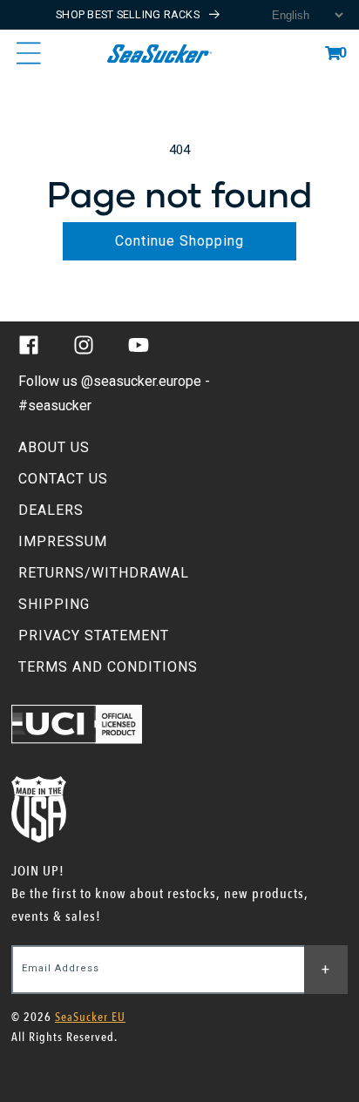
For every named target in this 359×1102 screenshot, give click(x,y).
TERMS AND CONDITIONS (108, 667)
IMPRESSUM (62, 541)
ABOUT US (54, 447)
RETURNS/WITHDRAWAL (103, 573)
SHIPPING (54, 604)
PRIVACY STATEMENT (93, 635)
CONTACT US (63, 478)
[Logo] (159, 53)
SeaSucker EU (90, 1017)
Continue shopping (179, 241)
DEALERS (51, 510)
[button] (333, 53)
